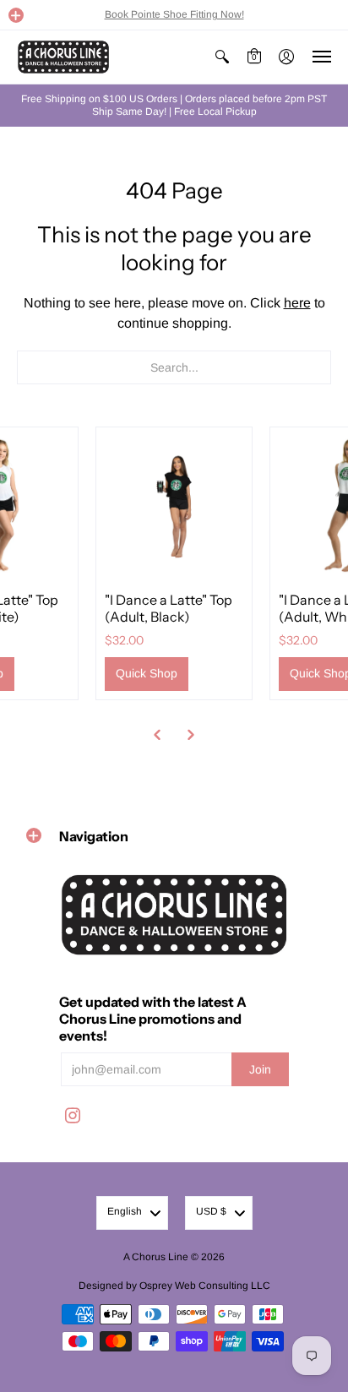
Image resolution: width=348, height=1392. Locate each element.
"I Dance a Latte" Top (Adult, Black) (168, 608)
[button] (16, 15)
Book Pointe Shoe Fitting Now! (174, 14)
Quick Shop (146, 673)
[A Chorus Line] (63, 57)
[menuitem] (222, 57)
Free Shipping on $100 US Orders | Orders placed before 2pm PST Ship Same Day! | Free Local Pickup (174, 105)
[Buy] (174, 505)
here (297, 303)
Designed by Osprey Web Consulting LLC (174, 1285)
